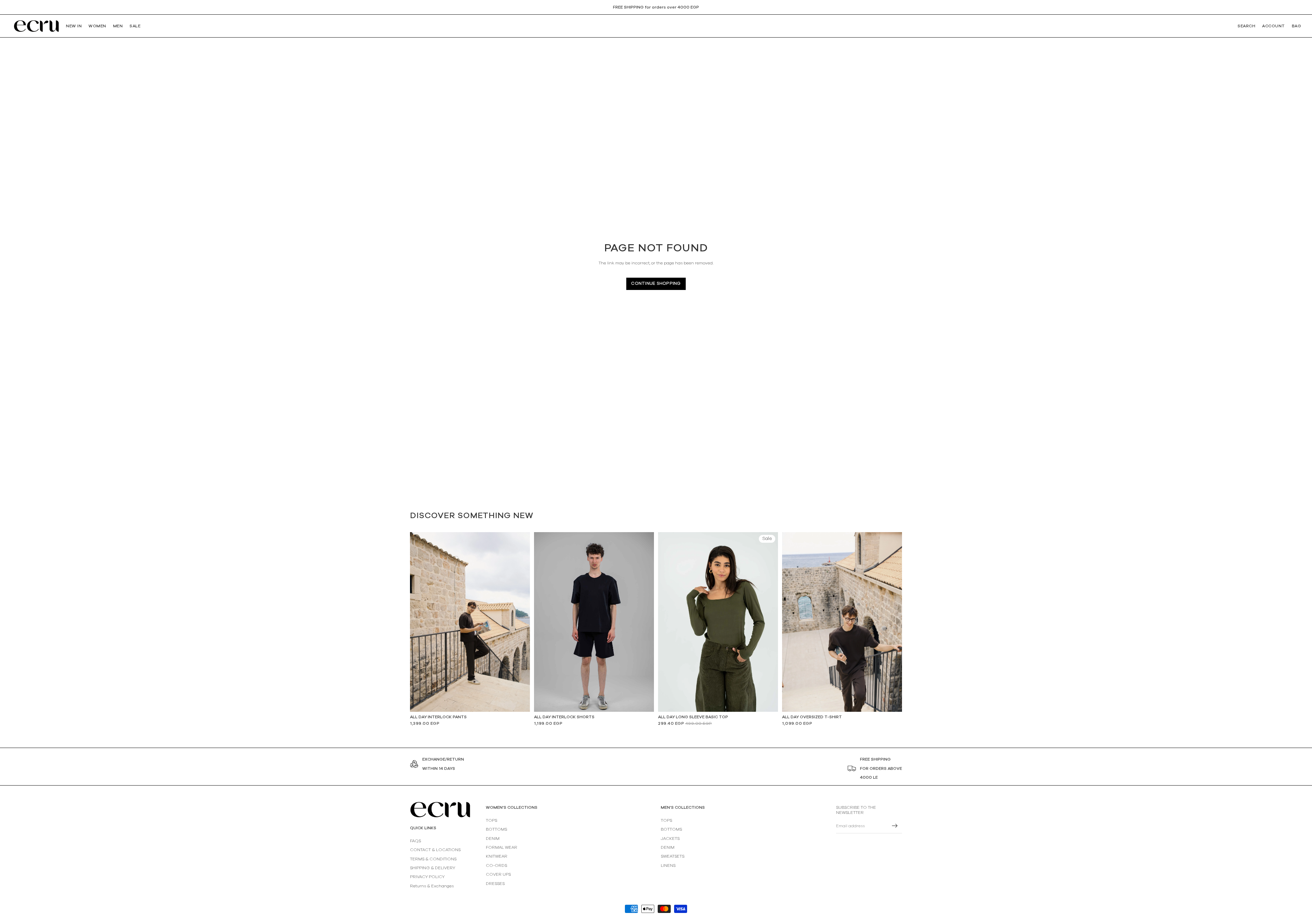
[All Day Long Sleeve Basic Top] (718, 622)
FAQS (415, 841)
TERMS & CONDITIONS (433, 859)
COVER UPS (498, 875)
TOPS (491, 820)
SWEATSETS (672, 857)
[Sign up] (895, 826)
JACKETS (670, 838)
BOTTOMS (496, 830)
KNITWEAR (496, 857)
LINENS (668, 865)
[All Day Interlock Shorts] (594, 622)
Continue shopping (656, 283)
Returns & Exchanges (432, 886)
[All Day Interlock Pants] (470, 622)
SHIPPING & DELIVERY (432, 868)
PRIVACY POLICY (427, 877)
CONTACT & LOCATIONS (435, 850)
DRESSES (495, 884)
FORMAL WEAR (501, 847)
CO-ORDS (496, 865)
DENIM (493, 838)
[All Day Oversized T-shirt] (842, 622)
